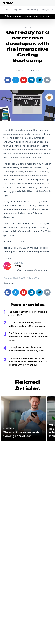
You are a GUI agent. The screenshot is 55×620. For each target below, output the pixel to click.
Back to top (8, 283)
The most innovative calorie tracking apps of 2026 (27, 313)
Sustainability (31, 9)
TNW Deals (19, 266)
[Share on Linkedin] (31, 292)
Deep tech (17, 9)
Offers (27, 27)
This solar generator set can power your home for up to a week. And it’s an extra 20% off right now (28, 361)
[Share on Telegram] (39, 292)
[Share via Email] (47, 292)
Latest (6, 9)
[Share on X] (15, 292)
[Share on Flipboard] (23, 292)
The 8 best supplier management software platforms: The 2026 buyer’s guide (28, 336)
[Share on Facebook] (7, 292)
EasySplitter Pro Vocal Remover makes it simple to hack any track (26, 349)
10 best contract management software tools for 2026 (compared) (27, 324)
